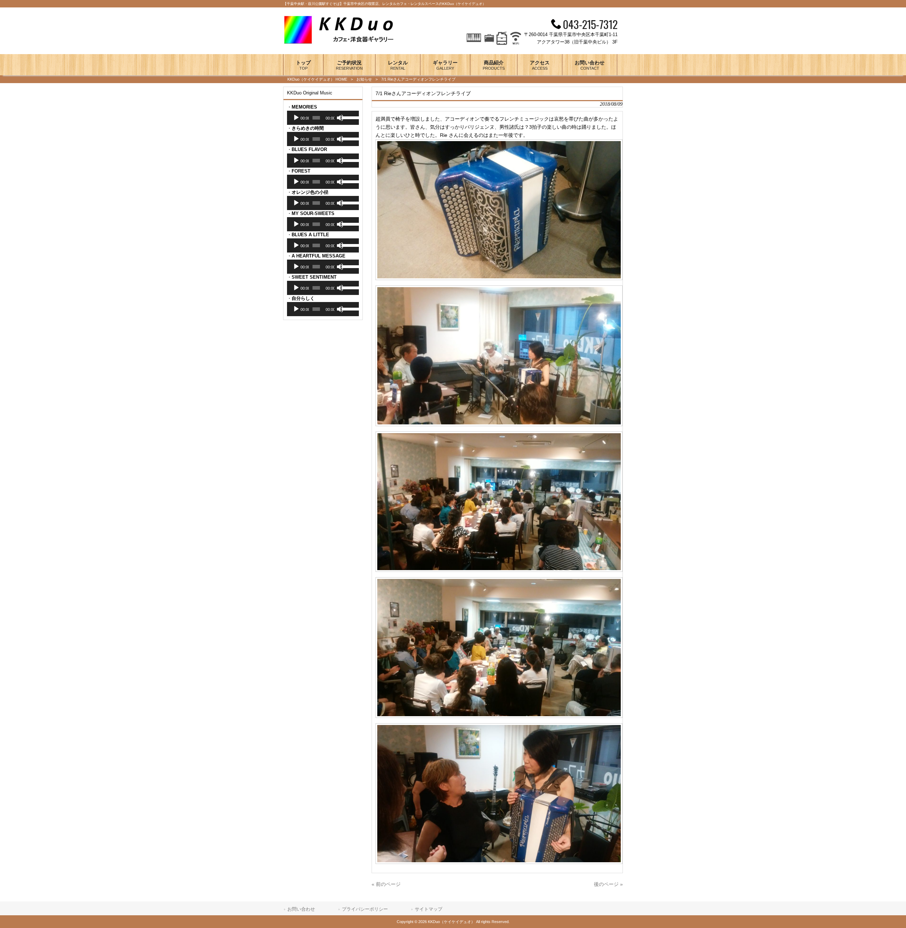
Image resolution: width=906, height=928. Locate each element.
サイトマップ (428, 909)
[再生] (296, 117)
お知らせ (364, 79)
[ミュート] (340, 117)
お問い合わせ (301, 909)
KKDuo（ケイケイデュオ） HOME (317, 79)
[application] (323, 118)
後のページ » (608, 884)
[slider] (348, 117)
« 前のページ (386, 884)
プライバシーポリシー (365, 909)
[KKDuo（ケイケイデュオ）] (341, 43)
